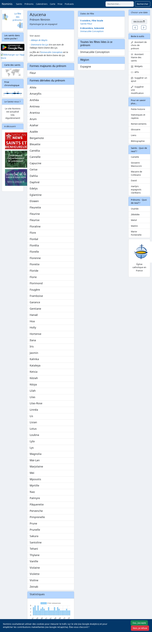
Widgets (138, 66)
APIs (136, 72)
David (134, 180)
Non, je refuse (140, 628)
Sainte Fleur (86, 23)
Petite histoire (138, 109)
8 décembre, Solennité (92, 28)
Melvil (134, 220)
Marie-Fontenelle (136, 233)
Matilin (134, 225)
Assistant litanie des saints (137, 57)
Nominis (7, 4)
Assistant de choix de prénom (139, 45)
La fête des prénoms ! (18, 16)
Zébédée (135, 214)
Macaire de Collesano (136, 173)
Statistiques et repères (138, 116)
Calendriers (42, 4)
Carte (52, 4)
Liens (133, 135)
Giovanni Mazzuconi (136, 164)
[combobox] (120, 4)
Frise (60, 4)
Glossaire (135, 129)
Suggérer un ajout (139, 79)
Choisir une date (139, 12)
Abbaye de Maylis (39, 40)
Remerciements (139, 123)
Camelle (135, 156)
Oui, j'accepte (139, 622)
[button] (135, 27)
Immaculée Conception (51, 52)
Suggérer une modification (137, 90)
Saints (19, 4)
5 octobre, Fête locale (91, 20)
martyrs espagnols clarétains (136, 189)
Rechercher (142, 4)
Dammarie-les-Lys (39, 44)
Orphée (134, 208)
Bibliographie (138, 141)
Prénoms (29, 4)
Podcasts (69, 4)
